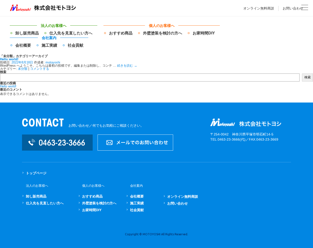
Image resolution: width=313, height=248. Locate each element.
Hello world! (9, 59)
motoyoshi (52, 62)
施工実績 (49, 45)
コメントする (39, 69)
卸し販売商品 (27, 33)
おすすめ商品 (121, 33)
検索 (3, 72)
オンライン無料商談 (258, 8)
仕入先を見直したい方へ (70, 33)
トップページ (36, 173)
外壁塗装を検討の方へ (162, 33)
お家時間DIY (204, 33)
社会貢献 (75, 45)
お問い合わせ (293, 8)
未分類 (22, 69)
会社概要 (23, 45)
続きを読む (127, 65)
